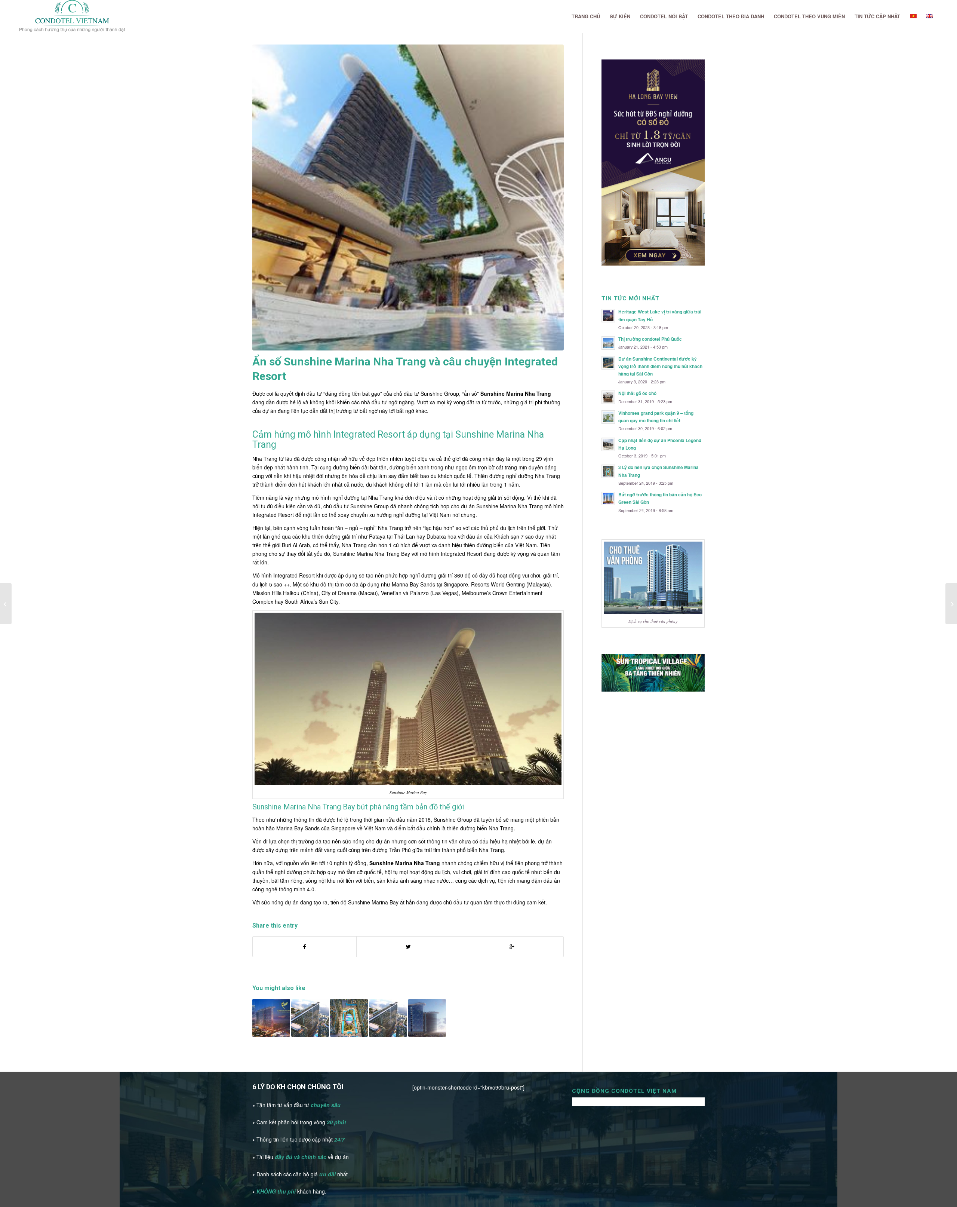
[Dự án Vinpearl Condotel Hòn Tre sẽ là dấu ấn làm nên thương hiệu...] (951, 603)
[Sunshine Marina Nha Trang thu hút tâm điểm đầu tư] (310, 1018)
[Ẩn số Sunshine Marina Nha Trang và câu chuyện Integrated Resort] (408, 197)
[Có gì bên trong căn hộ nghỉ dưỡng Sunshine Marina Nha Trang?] (427, 1018)
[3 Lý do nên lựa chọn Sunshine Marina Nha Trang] (349, 1018)
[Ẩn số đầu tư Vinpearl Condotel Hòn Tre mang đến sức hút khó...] (6, 603)
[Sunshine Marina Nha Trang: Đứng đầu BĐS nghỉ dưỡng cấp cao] (388, 1018)
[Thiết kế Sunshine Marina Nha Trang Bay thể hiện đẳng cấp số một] (271, 1018)
